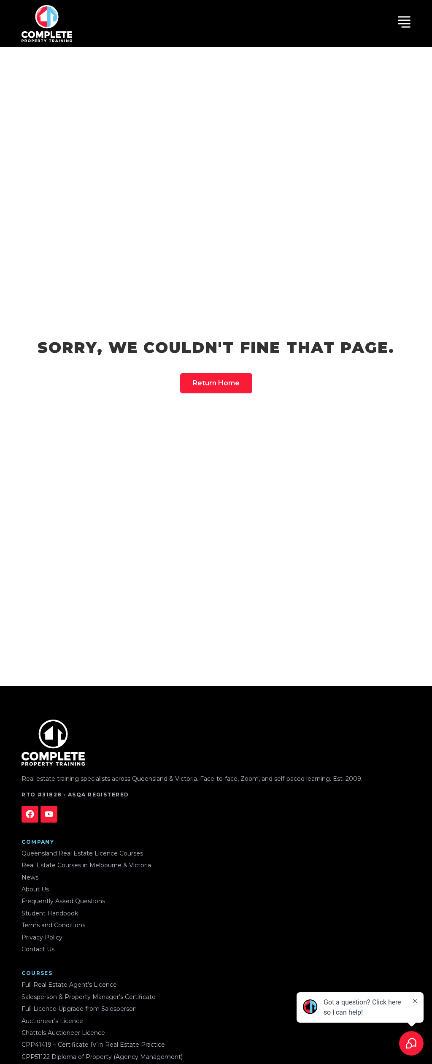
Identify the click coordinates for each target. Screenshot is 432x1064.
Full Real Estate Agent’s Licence (69, 984)
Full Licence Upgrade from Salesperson (79, 1009)
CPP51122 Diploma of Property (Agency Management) (102, 1057)
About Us (35, 889)
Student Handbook (50, 913)
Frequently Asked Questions (63, 901)
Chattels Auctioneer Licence (63, 1033)
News (30, 877)
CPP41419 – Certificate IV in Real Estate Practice (93, 1044)
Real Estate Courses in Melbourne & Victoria (86, 865)
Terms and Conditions (53, 925)
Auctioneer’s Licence (52, 1021)
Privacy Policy (42, 937)
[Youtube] (48, 814)
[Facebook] (30, 814)
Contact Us (38, 949)
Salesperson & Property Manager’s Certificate (89, 997)
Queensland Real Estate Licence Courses (82, 853)
